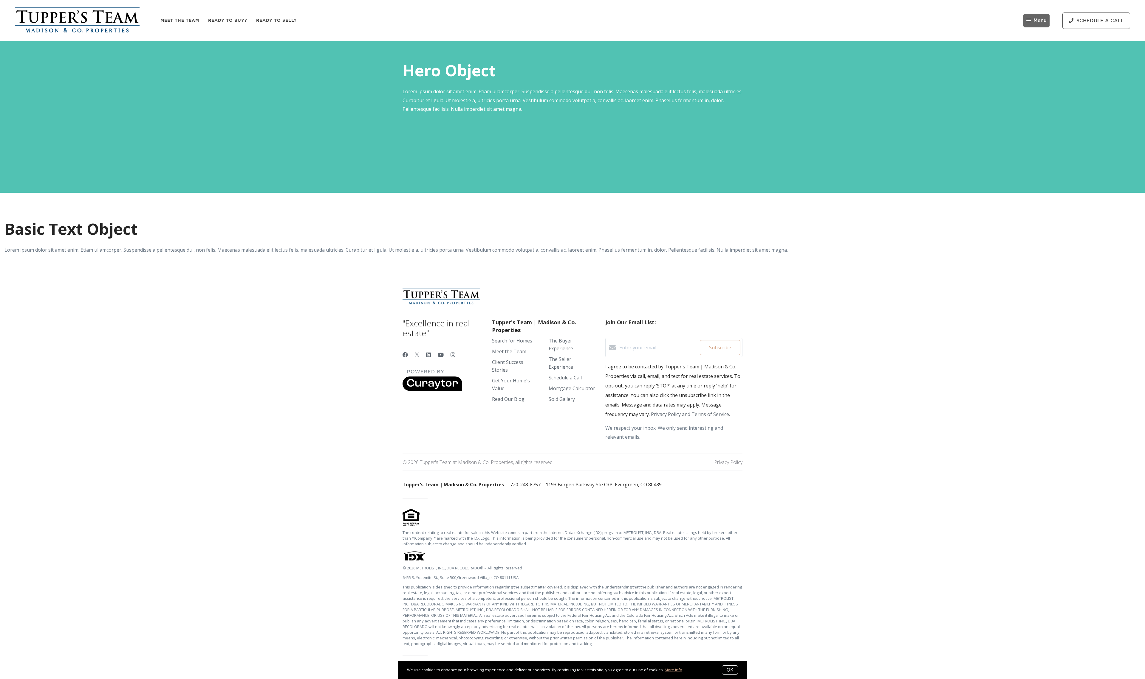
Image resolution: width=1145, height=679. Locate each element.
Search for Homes (512, 340)
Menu (1040, 20)
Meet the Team (179, 20)
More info (673, 669)
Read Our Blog (508, 399)
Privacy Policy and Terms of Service (690, 414)
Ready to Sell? (276, 20)
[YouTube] (441, 354)
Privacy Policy (728, 462)
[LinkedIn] (428, 354)
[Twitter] (417, 354)
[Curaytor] (432, 389)
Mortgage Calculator (572, 388)
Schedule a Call (565, 377)
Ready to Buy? (227, 20)
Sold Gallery (562, 399)
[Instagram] (453, 354)
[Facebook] (405, 354)
